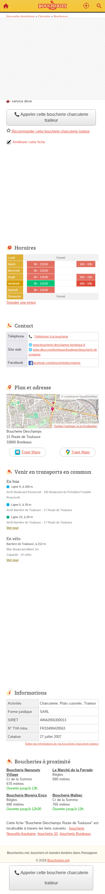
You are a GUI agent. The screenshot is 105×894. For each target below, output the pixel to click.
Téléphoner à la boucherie (51, 336)
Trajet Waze (31, 452)
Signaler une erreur (21, 302)
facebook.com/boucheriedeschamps (56, 362)
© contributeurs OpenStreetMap (79, 396)
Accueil (6, 6)
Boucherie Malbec (67, 795)
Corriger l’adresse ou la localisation (75, 426)
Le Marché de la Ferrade (72, 770)
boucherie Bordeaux (75, 834)
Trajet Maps (80, 452)
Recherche (99, 6)
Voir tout (12, 527)
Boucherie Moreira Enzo (26, 795)
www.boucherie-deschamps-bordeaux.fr (59, 344)
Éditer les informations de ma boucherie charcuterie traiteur (62, 743)
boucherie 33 (48, 834)
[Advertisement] (52, 58)
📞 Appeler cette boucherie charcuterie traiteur (51, 877)
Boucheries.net (58, 860)
